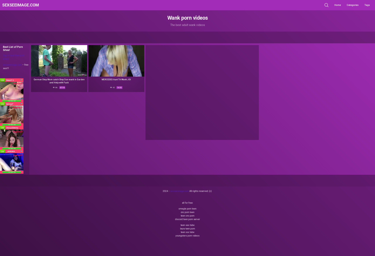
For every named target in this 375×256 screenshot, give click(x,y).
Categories (353, 5)
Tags (367, 5)
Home (337, 5)
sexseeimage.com (20, 5)
